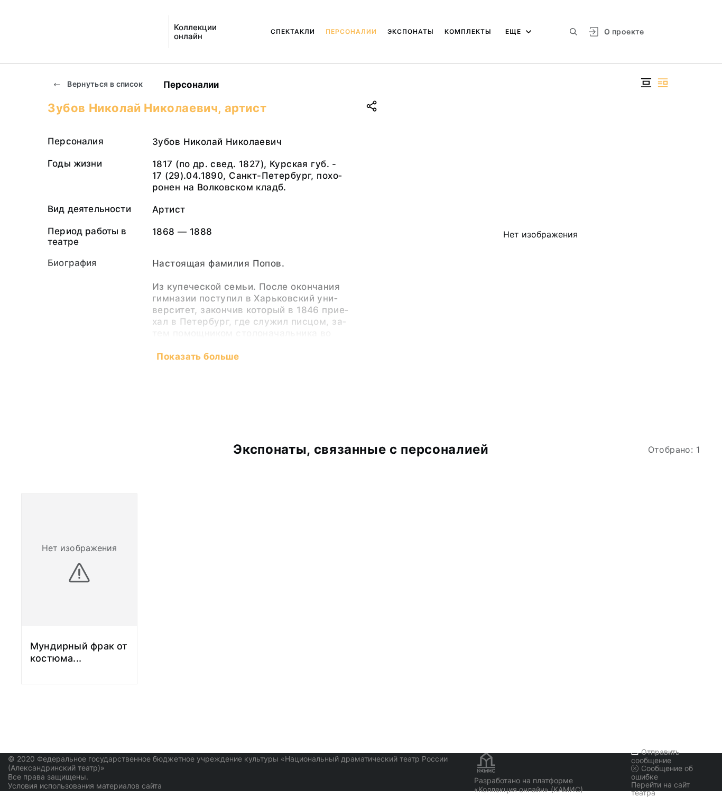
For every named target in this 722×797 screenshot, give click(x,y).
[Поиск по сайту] (573, 32)
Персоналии (351, 31)
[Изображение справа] (662, 83)
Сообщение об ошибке (662, 772)
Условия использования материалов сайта (85, 785)
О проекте (624, 31)
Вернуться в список (104, 83)
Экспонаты (410, 31)
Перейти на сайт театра (660, 788)
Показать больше (197, 356)
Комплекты (468, 31)
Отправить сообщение (655, 756)
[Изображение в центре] (645, 83)
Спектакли (293, 31)
